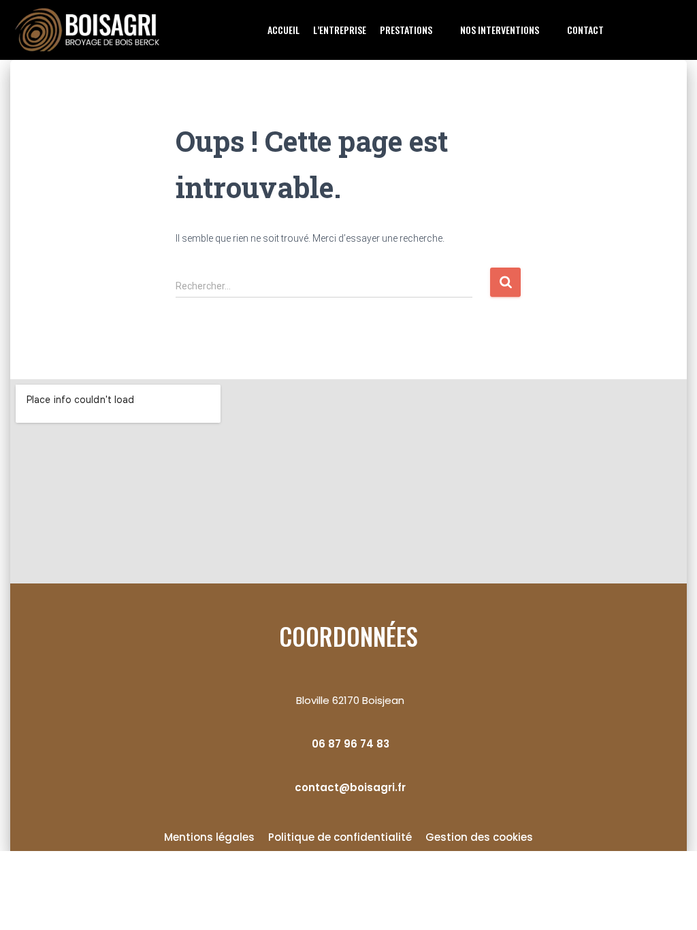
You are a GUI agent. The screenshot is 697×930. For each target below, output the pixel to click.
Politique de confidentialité (340, 837)
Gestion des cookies (479, 837)
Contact (585, 29)
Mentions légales (209, 837)
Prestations (406, 29)
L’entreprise (339, 29)
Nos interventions (499, 29)
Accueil (283, 29)
